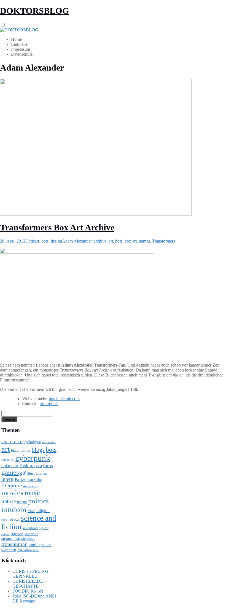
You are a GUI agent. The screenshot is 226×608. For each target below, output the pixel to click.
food (39, 466)
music (33, 493)
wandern (8, 549)
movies (12, 493)
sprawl (5, 534)
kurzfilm (35, 479)
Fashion (27, 465)
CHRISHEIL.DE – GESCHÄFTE (29, 583)
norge (22, 501)
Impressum (20, 49)
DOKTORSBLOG (34, 11)
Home (16, 39)
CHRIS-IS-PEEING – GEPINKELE (32, 574)
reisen (31, 511)
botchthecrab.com (64, 398)
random (13, 509)
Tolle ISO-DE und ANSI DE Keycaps (34, 598)
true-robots (49, 403)
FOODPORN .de (27, 591)
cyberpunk (32, 458)
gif (23, 473)
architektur (49, 442)
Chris (30, 241)
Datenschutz (22, 54)
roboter (14, 519)
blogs (38, 449)
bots (45, 241)
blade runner (21, 450)
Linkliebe (19, 44)
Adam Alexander (77, 241)
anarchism (12, 441)
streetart (28, 538)
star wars (31, 534)
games (144, 241)
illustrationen (37, 473)
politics (38, 501)
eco (14, 465)
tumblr (34, 544)
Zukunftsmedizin (28, 550)
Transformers (163, 241)
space (44, 527)
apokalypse (32, 442)
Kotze (20, 479)
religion (43, 510)
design (56, 241)
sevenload (30, 528)
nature (8, 501)
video (46, 544)
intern (7, 479)
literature (11, 485)
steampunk (10, 538)
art (37, 241)
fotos (48, 465)
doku (5, 465)
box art (131, 241)
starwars (17, 534)
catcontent (7, 459)
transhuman (14, 544)
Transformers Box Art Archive (57, 227)
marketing (30, 486)
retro (4, 519)
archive (100, 241)
